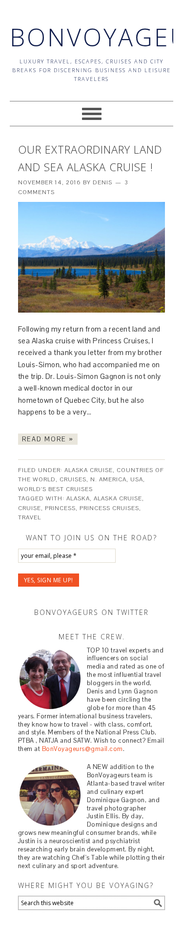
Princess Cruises (109, 508)
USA (136, 479)
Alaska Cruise (88, 470)
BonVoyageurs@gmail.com (82, 749)
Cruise (29, 508)
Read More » (48, 439)
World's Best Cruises (55, 489)
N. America (108, 479)
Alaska (78, 498)
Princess (60, 508)
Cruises (73, 479)
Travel (29, 517)
